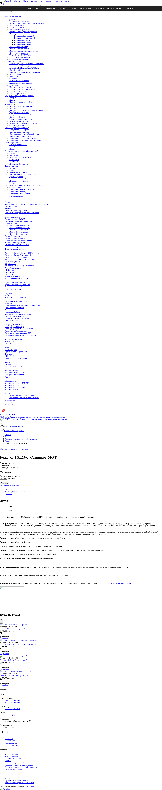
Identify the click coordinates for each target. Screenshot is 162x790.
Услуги (62, 8)
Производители (11, 743)
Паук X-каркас (15, 155)
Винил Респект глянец (18, 47)
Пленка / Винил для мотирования (23, 32)
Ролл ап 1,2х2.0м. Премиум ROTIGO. (15, 676)
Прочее (12, 149)
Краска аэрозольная (17, 94)
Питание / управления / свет (16, 128)
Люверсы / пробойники (19, 181)
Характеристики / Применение (17, 492)
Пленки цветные (11, 206)
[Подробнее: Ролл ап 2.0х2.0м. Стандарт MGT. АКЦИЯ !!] (1, 649)
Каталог (39, 8)
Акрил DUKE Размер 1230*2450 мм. (24, 68)
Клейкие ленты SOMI (18, 145)
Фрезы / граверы (12, 166)
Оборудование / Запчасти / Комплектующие (23, 185)
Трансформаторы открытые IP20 (22, 138)
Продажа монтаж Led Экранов (81, 8)
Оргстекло (13, 79)
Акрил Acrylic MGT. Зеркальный (22, 66)
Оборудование (15, 187)
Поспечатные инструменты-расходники (21, 175)
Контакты (130, 8)
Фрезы (12, 168)
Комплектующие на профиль (21, 102)
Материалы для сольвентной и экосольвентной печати (27, 204)
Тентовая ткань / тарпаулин (20, 21)
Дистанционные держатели (20, 106)
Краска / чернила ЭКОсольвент (22, 89)
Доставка (8, 402)
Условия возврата (12, 745)
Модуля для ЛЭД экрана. (19, 130)
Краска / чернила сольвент (20, 87)
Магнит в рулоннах (17, 25)
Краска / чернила (12, 85)
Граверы (12, 170)
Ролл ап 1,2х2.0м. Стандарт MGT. (13, 660)
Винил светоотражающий (24, 38)
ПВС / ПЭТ (14, 76)
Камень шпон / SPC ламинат (21, 83)
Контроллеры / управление (20, 136)
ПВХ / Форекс (15, 74)
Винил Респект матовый (19, 49)
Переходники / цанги (18, 172)
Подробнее (4, 638)
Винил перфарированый (24, 36)
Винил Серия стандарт (23, 42)
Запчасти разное (16, 196)
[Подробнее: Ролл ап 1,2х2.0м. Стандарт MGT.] (1, 665)
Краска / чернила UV (18, 91)
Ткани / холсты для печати (20, 57)
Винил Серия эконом (22, 44)
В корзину (4, 483)
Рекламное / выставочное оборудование (21, 151)
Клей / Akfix (14, 147)
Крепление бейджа (17, 117)
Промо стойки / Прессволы (20, 157)
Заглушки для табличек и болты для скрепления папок (31, 115)
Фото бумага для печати (19, 59)
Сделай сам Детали (17, 70)
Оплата (8, 496)
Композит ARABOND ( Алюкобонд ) (24, 72)
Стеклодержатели (16, 125)
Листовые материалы (14, 62)
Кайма (12, 100)
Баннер (12, 19)
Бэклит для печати (16, 27)
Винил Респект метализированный (23, 51)
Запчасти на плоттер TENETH (21, 189)
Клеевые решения (12, 143)
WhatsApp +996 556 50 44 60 (119, 583)
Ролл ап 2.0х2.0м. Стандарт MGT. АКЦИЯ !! (18, 644)
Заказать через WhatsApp (10, 485)
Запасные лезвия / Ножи (19, 179)
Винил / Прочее (11, 202)
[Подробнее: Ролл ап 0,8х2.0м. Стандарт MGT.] (1, 634)
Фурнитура (9, 104)
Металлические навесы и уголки (22, 119)
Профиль (13, 98)
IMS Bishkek (30, 787)
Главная (28, 8)
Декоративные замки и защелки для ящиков (27, 111)
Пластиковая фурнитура (19, 121)
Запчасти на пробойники (19, 194)
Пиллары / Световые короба (20, 164)
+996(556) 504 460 (12, 703)
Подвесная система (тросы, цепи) (23, 123)
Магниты (13, 108)
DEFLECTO (14, 162)
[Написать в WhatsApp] (5, 789)
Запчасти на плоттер (17, 192)
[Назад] (1, 620)
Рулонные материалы (14, 17)
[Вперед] (1, 622)
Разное (12, 183)
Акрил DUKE (10, 264)
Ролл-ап (12, 153)
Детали (8, 489)
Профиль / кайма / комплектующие (19, 96)
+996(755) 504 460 (12, 700)
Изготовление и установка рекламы (109, 8)
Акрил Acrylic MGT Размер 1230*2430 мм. (26, 64)
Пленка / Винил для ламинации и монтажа (26, 23)
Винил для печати (16, 34)
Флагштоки (14, 160)
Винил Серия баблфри (23, 40)
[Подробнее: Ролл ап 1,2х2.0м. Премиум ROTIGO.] (1, 681)
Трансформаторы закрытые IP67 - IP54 (25, 140)
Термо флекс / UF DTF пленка (21, 55)
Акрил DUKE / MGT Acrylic (16, 257)
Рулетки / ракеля (16, 177)
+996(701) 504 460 (12, 709)
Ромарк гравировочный (19, 81)
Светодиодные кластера (19, 132)
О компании (50, 8)
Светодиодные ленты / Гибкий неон (24, 134)
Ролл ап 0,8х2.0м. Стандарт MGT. (13, 629)
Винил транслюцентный (19, 53)
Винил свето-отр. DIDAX (19, 30)
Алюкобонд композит (13, 268)
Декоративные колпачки (19, 113)
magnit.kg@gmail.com (13, 715)
